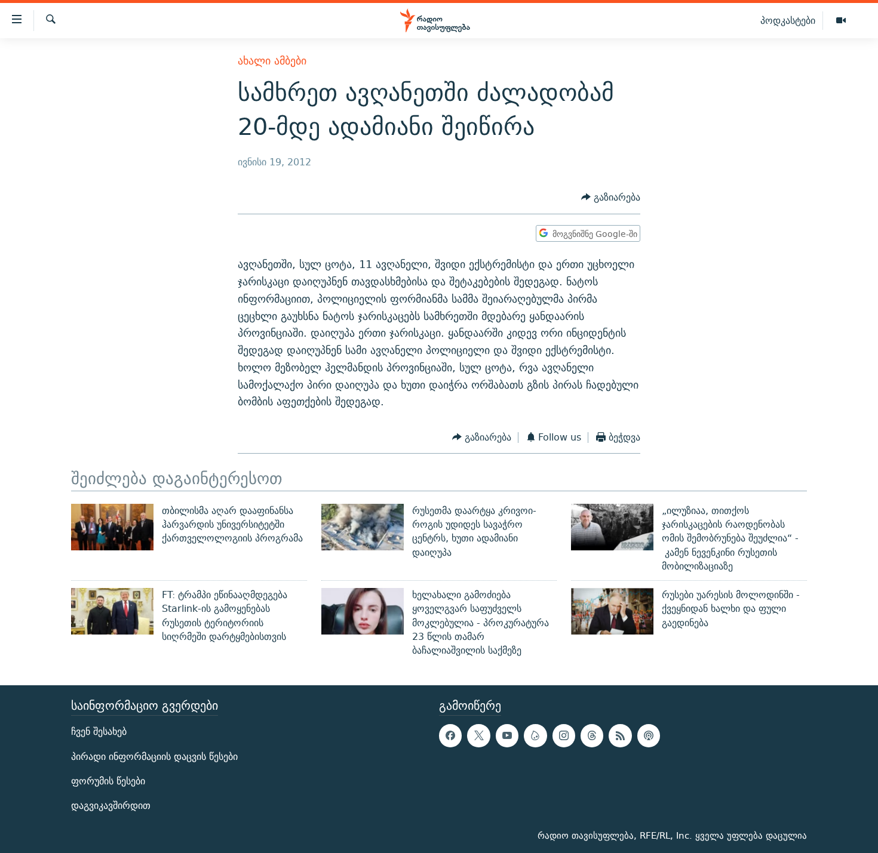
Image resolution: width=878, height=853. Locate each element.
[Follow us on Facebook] (450, 735)
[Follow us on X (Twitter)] (478, 735)
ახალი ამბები (272, 60)
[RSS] (620, 735)
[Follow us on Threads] (592, 735)
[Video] (841, 20)
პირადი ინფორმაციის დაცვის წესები (154, 756)
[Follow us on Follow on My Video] (535, 735)
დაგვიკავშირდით (111, 805)
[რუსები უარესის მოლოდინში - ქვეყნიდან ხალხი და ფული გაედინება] (612, 611)
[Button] (610, 198)
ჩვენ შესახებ (99, 731)
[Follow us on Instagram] (563, 735)
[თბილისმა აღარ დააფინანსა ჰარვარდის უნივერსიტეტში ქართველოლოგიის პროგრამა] (112, 527)
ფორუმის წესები (108, 780)
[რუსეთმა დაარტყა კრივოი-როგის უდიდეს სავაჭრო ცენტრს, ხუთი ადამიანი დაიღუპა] (362, 527)
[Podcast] (648, 735)
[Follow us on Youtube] (507, 735)
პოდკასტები (787, 20)
